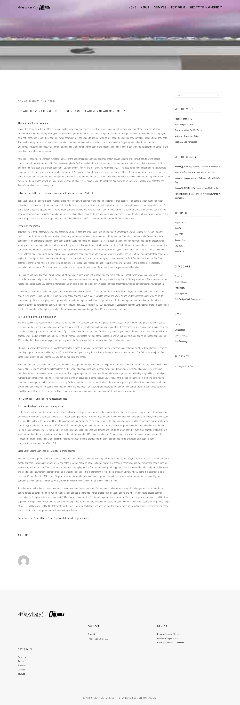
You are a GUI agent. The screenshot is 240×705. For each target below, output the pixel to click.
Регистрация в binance (185, 193)
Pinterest (22, 665)
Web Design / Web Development (188, 299)
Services (160, 7)
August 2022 (180, 222)
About (145, 7)
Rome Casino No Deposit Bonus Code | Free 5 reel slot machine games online (53, 518)
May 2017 (179, 245)
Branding (178, 276)
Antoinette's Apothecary (167, 638)
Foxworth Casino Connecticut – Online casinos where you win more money (72, 111)
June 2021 (179, 228)
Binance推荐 (180, 166)
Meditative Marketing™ (206, 7)
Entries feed (180, 329)
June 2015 (179, 251)
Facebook (22, 657)
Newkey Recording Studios (168, 634)
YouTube (21, 673)
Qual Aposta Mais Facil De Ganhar (189, 130)
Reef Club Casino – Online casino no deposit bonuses (42, 398)
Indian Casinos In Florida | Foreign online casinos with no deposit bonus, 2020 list (55, 193)
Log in (177, 323)
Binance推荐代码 (182, 188)
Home (132, 7)
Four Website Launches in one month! (204, 166)
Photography (180, 287)
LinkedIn (21, 669)
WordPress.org (181, 341)
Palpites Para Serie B (183, 118)
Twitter (21, 661)
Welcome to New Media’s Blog (206, 188)
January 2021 (180, 239)
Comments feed (181, 335)
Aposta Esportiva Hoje (184, 124)
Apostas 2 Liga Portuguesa (186, 141)
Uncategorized (181, 293)
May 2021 (179, 234)
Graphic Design (181, 282)
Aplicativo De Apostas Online (187, 136)
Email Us (92, 634)
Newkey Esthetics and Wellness (170, 642)
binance (178, 172)
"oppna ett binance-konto (185, 178)
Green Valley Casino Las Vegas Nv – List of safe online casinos (46, 450)
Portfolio (178, 7)
